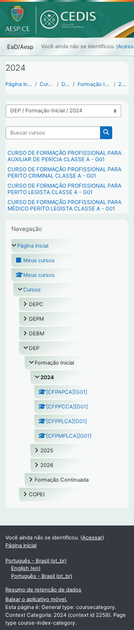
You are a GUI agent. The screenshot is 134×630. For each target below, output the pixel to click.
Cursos (47, 84)
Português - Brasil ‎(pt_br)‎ (35, 561)
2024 (123, 84)
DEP (65, 84)
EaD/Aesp (20, 46)
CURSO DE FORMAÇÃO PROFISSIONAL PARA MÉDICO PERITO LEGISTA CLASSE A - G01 (64, 205)
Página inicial (18, 84)
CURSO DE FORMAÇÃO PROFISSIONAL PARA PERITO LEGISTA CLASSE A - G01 (64, 188)
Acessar (92, 537)
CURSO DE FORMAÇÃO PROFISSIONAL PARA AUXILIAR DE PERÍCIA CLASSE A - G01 (64, 156)
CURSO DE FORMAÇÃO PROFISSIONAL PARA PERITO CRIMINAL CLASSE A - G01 (64, 172)
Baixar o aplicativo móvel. (36, 599)
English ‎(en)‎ (25, 568)
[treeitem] (67, 370)
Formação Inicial (94, 84)
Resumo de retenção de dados (43, 589)
